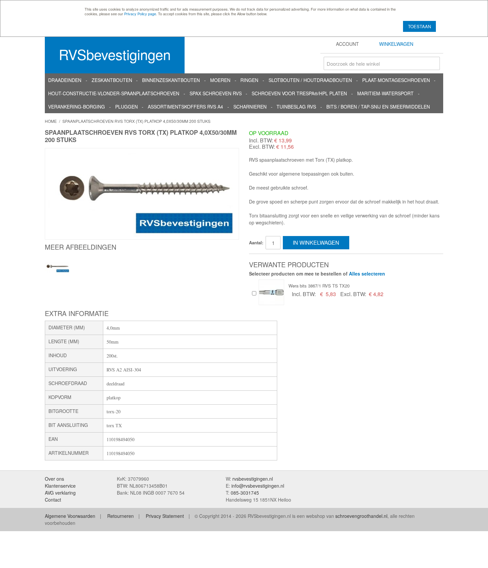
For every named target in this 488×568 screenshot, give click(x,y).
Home (51, 121)
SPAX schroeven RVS (216, 93)
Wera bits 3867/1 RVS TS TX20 (319, 286)
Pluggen (126, 106)
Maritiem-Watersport (385, 93)
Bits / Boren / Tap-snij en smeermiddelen (378, 106)
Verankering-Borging (76, 106)
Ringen (249, 80)
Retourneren (120, 516)
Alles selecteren (367, 273)
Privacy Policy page (140, 13)
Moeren (220, 80)
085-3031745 (245, 492)
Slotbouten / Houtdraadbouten (310, 80)
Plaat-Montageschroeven (396, 80)
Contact (53, 499)
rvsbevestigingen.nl (252, 478)
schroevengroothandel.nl (361, 516)
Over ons (54, 478)
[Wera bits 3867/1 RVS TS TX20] (271, 292)
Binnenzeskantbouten (171, 80)
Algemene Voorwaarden (70, 516)
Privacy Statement (165, 516)
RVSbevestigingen (115, 54)
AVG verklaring (60, 492)
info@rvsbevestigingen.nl (257, 485)
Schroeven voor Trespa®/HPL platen (299, 93)
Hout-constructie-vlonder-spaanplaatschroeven (113, 93)
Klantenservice (60, 485)
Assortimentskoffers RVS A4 (185, 106)
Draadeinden (64, 80)
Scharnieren (250, 106)
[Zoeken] (433, 63)
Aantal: (256, 242)
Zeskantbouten (112, 80)
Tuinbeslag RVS (296, 106)
